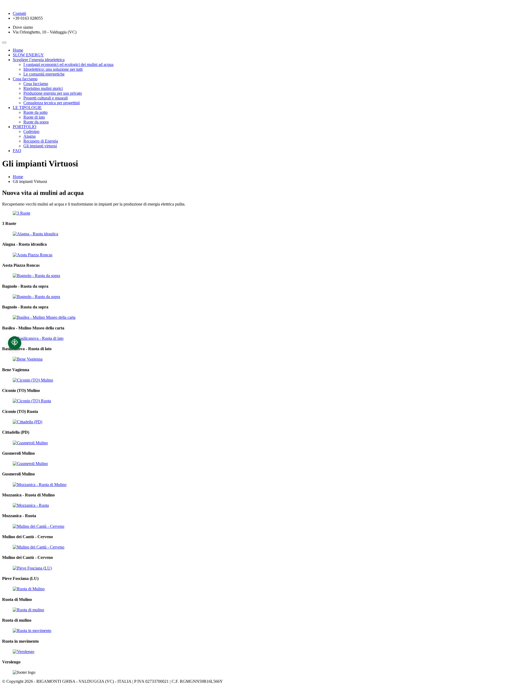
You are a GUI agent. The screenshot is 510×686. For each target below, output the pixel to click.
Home (18, 50)
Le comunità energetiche (44, 74)
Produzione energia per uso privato (52, 93)
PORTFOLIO (24, 126)
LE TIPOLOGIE (27, 107)
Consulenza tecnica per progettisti (51, 103)
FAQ (17, 150)
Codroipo (31, 131)
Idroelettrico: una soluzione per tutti (53, 69)
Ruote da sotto (35, 112)
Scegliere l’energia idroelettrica (39, 59)
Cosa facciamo (25, 79)
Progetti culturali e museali (45, 98)
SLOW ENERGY (28, 55)
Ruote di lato (34, 117)
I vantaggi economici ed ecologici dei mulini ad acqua (68, 64)
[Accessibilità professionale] (14, 343)
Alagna (29, 136)
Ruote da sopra (36, 122)
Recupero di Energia (40, 141)
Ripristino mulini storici (43, 88)
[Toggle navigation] (4, 42)
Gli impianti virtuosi (40, 146)
